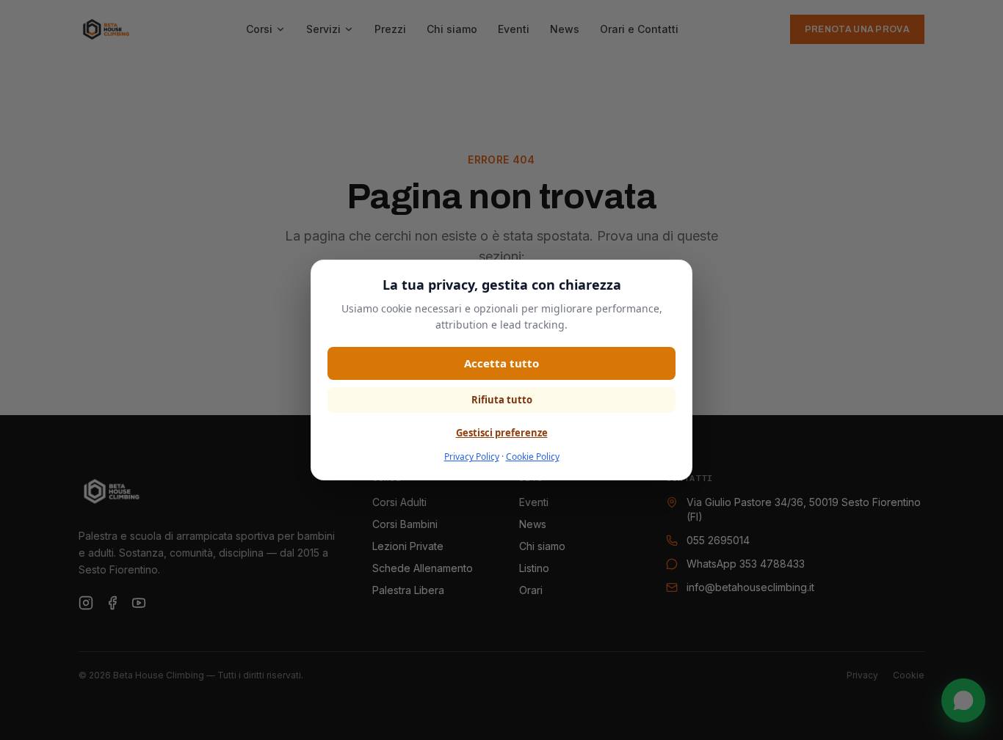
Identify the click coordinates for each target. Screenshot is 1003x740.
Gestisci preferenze (502, 432)
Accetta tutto (501, 363)
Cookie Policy (533, 456)
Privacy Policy (471, 456)
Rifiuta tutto (501, 399)
